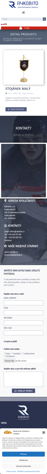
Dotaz (8, 353)
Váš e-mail (8, 328)
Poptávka (17, 353)
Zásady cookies (11, 471)
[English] (4, 24)
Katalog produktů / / (22, 39)
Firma (6, 308)
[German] (6, 24)
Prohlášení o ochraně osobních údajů (28, 471)
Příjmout (23, 454)
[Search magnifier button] (44, 19)
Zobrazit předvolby (23, 466)
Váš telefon (8, 318)
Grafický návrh (29, 353)
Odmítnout (23, 460)
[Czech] (2, 24)
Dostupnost (10, 356)
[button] (44, 432)
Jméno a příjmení (10, 298)
